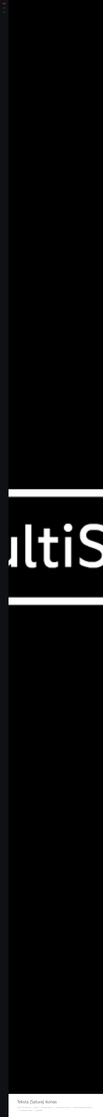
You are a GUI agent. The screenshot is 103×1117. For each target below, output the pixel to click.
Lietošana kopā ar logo (63, 1107)
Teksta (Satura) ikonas (24, 1107)
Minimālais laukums (47, 1107)
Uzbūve (36, 1107)
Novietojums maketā (26, 1110)
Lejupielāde (38, 1110)
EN (4, 12)
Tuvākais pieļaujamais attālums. (82, 1107)
